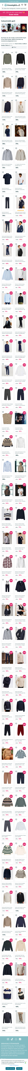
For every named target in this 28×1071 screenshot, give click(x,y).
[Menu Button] (2, 5)
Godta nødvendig (10, 1068)
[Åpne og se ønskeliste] (22, 5)
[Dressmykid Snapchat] (16, 1039)
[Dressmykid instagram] (8, 1039)
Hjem (2, 17)
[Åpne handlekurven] (25, 5)
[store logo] (11, 5)
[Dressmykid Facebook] (20, 1039)
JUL (5, 17)
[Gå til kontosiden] (19, 5)
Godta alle (19, 1068)
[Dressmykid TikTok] (12, 1039)
